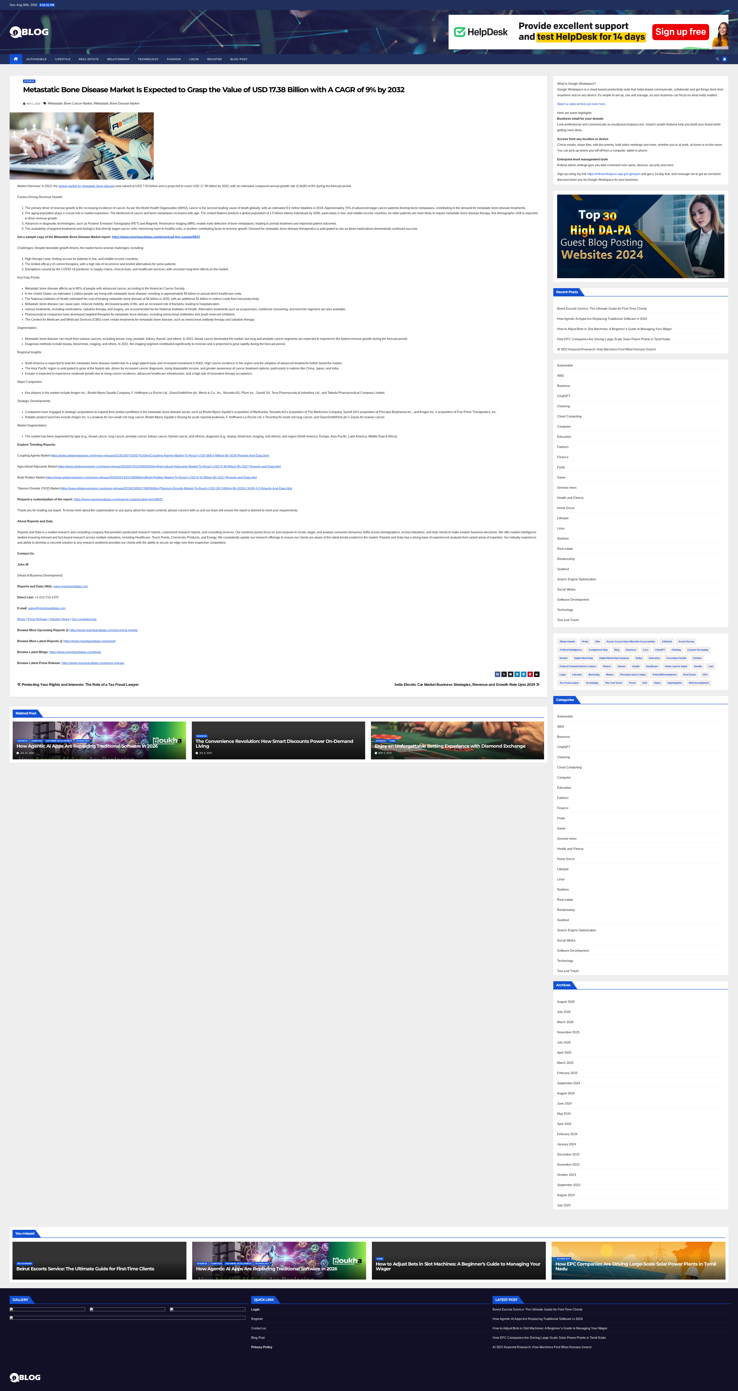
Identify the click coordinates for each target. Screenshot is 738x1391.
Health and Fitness (570, 497)
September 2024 (568, 1083)
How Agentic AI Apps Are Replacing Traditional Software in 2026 (87, 746)
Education (564, 436)
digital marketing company (614, 658)
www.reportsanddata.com (70, 586)
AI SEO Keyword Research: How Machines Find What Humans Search (606, 349)
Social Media (566, 589)
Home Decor (566, 508)
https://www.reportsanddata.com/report (89, 641)
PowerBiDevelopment (664, 674)
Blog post (239, 59)
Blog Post (258, 1337)
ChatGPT (563, 396)
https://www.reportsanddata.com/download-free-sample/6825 (156, 237)
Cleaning (563, 406)
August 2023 (566, 1195)
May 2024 (564, 1113)
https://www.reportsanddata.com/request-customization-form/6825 (118, 499)
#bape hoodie (567, 641)
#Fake (585, 641)
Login (194, 59)
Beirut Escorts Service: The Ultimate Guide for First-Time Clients (602, 308)
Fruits (561, 467)
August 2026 (566, 1001)
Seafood (563, 569)
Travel (632, 683)
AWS (560, 375)
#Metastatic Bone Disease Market (116, 103)
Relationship (118, 59)
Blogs (21, 619)
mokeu (609, 674)
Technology (148, 59)
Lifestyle (63, 59)
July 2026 (564, 1012)
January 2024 (566, 1144)
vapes (657, 683)
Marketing (593, 674)
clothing (676, 650)
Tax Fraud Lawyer (569, 683)
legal (563, 674)
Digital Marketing (583, 658)
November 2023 (568, 1164)
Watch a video (566, 104)
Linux (561, 528)
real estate (689, 674)
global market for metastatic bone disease (86, 186)
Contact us (258, 1328)
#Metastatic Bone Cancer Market (70, 103)
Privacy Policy (262, 1347)
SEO (705, 674)
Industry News (59, 619)
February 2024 (567, 1134)
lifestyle (577, 674)
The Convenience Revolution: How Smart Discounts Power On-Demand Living (274, 743)
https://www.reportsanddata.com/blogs (75, 652)
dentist (564, 658)
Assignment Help (598, 650)
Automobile (36, 59)
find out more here (593, 104)
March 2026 (565, 1022)
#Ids (597, 641)
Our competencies (84, 619)
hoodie (698, 666)
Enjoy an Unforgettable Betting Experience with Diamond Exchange (450, 746)
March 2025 (565, 1062)
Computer (36, 741)
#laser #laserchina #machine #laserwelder (631, 641)
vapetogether (674, 683)
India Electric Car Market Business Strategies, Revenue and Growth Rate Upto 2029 (465, 685)
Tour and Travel (568, 620)
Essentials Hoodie (676, 658)
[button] (717, 59)
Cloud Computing (569, 416)
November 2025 (568, 1032)
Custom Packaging (697, 650)
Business (29, 81)
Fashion (174, 59)
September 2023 (568, 1185)
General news (567, 487)
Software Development (59, 741)
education (654, 658)
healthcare (652, 666)
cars (645, 650)
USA (644, 683)
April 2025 (564, 1052)
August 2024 (566, 1093)
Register (214, 59)
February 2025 (567, 1073)
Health (635, 666)
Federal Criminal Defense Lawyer (578, 666)
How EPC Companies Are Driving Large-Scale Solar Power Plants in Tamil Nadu (613, 339)
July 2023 (564, 1205)
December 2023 (568, 1154)
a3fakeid (667, 641)
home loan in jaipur (676, 666)
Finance (562, 457)
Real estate (89, 59)
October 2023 (566, 1174)
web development (699, 683)
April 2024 (564, 1124)
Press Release (37, 619)
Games (622, 666)
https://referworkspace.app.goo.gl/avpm (613, 174)
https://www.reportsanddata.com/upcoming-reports (104, 630)
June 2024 (564, 1103)
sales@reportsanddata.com (47, 608)
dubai (639, 658)
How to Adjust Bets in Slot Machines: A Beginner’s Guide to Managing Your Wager (614, 329)
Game (392, 741)
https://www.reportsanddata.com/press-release (93, 663)
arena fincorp (686, 641)
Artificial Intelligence (571, 650)
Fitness (607, 666)
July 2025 (564, 1042)
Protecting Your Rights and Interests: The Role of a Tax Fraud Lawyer (80, 685)
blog (616, 650)
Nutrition (563, 538)
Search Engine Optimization (576, 579)
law (711, 666)
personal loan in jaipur (633, 674)
